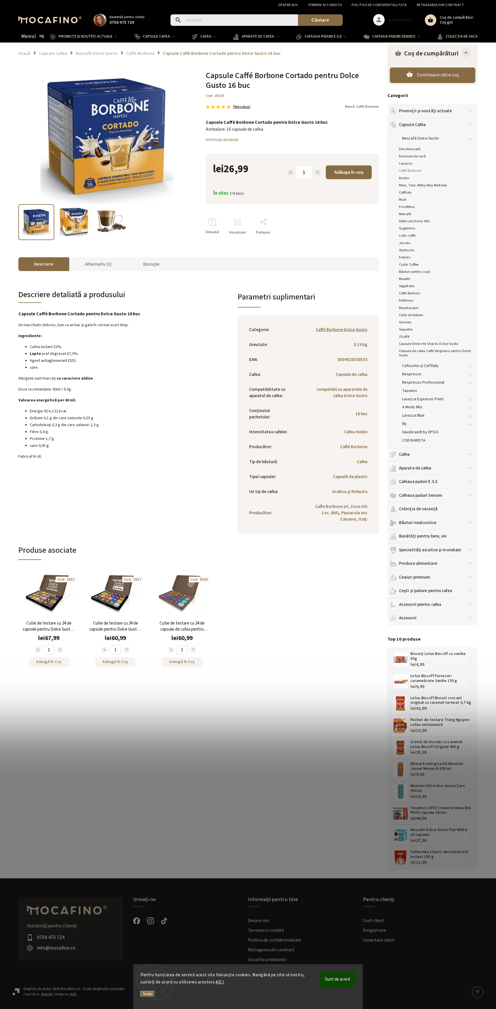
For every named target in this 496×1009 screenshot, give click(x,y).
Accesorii (407, 618)
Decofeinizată (410, 149)
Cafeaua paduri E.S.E (418, 481)
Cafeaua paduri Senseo (420, 495)
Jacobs (404, 243)
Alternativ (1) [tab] (98, 264)
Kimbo (404, 178)
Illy (404, 424)
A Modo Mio (412, 407)
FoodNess (406, 206)
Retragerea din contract (440, 5)
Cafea (404, 454)
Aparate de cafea (415, 468)
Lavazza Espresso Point (422, 399)
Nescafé (405, 214)
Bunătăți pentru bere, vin (423, 536)
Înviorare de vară (412, 156)
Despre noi (288, 5)
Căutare (320, 20)
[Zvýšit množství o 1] (60, 649)
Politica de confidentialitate (379, 5)
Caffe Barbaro (409, 293)
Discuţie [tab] (151, 264)
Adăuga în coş (349, 172)
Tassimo (409, 391)
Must (402, 199)
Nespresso (411, 374)
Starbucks (406, 250)
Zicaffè (404, 336)
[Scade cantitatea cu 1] (290, 172)
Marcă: (362, 106)
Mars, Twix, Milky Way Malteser (423, 185)
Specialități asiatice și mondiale (430, 550)
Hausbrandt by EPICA (420, 432)
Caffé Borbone (410, 170)
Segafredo (407, 286)
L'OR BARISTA (413, 440)
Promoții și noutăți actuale (425, 111)
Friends (404, 257)
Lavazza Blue (413, 415)
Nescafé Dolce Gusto (420, 138)
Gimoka (405, 322)
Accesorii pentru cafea (420, 604)
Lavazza (405, 163)
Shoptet (47, 994)
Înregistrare (374, 930)
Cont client (373, 920)
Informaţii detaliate (222, 140)
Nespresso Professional (423, 382)
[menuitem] (88, 36)
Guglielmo (407, 228)
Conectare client (379, 940)
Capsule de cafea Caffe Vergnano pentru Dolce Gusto (435, 353)
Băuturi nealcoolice (417, 522)
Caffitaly (405, 192)
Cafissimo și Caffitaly (420, 366)
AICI (220, 982)
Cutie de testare (411, 315)
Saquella (405, 329)
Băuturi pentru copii (414, 271)
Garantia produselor (267, 959)
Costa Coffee (408, 264)
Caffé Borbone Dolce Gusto (341, 329)
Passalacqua (408, 307)
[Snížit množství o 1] (37, 649)
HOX (73, 994)
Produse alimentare (418, 563)
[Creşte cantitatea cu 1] (317, 172)
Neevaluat (241, 107)
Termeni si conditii (325, 5)
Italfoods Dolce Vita (414, 221)
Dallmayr (406, 300)
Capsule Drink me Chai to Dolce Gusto (429, 343)
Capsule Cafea (412, 124)
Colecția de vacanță (418, 509)
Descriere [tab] (43, 264)
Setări (147, 994)
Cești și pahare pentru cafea (425, 590)
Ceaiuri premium (415, 577)
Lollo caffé (407, 235)
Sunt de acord (337, 979)
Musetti (404, 278)
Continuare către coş (438, 75)
